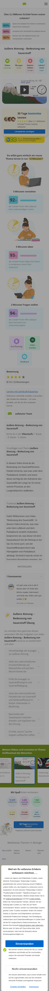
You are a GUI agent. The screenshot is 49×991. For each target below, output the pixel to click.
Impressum (34, 987)
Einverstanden (24, 943)
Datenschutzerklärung (14, 899)
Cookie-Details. (35, 899)
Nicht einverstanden (24, 968)
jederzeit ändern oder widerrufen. (31, 925)
